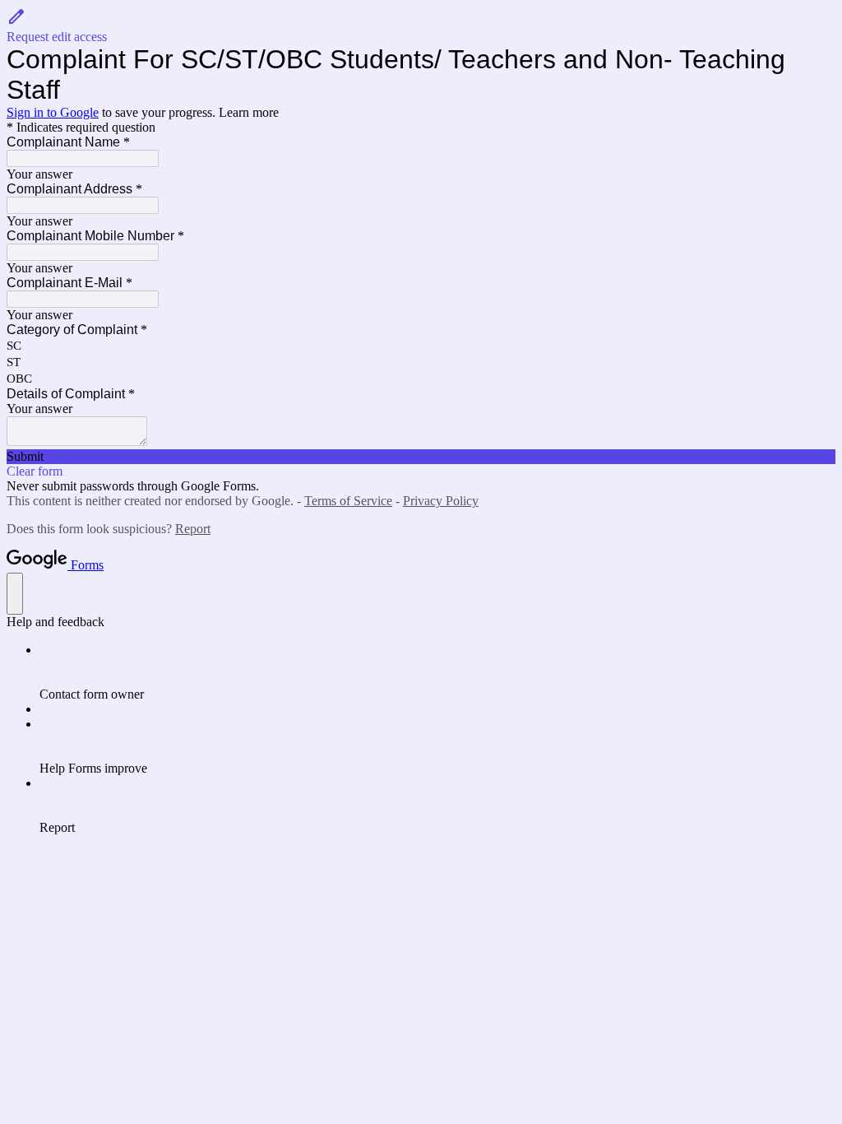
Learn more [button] (249, 112)
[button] (421, 25)
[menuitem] (437, 672)
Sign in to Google (53, 112)
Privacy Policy (441, 501)
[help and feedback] (15, 594)
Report (192, 529)
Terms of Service (348, 501)
